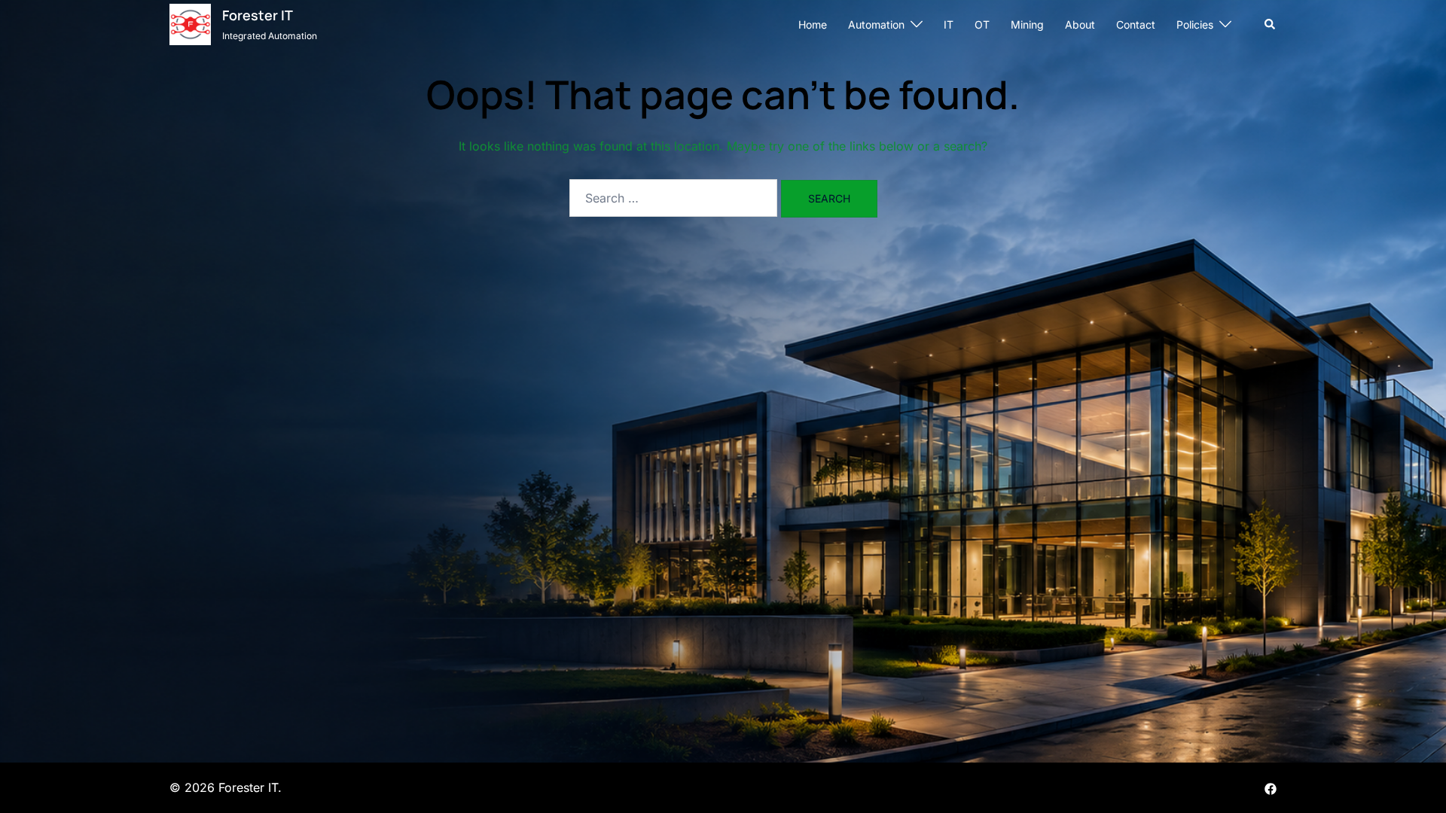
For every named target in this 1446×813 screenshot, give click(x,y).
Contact (1135, 24)
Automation (876, 24)
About (1080, 24)
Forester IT (257, 15)
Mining (1027, 24)
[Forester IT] (190, 24)
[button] (1270, 24)
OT (982, 24)
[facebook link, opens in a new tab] (1270, 787)
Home (812, 24)
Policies (1194, 24)
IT (948, 24)
